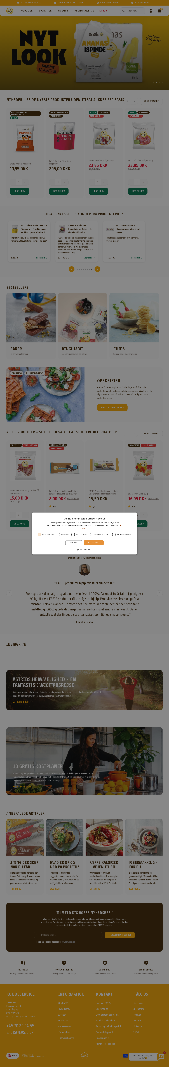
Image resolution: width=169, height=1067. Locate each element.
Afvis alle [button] (73, 543)
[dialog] (84, 533)
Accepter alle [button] (94, 543)
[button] (84, 549)
